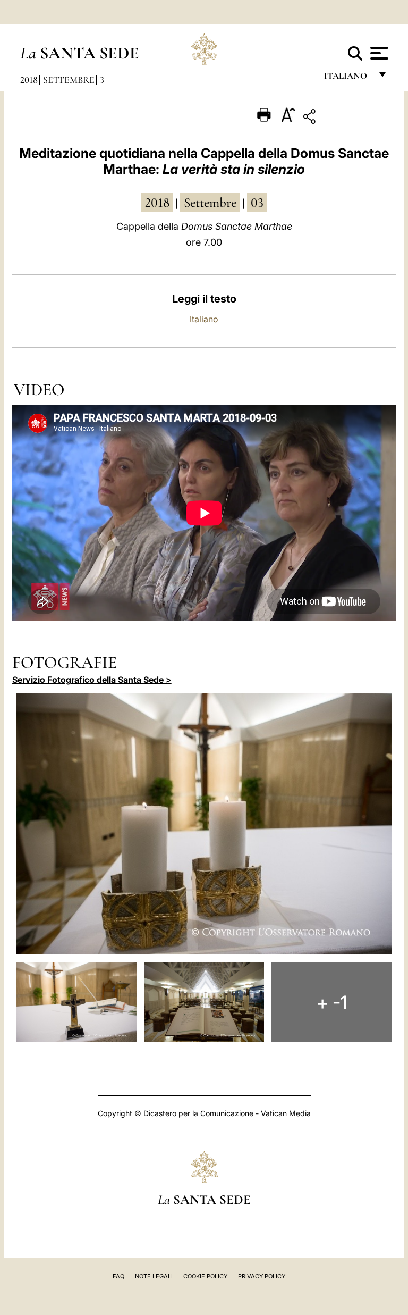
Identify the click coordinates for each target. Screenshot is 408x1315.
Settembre (69, 80)
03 (257, 203)
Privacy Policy (261, 1276)
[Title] (342, 118)
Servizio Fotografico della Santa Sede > (92, 679)
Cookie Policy (205, 1276)
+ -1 (332, 1002)
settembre (210, 203)
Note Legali (154, 1276)
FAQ (118, 1276)
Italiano (204, 319)
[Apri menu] (378, 53)
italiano (347, 78)
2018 (29, 80)
